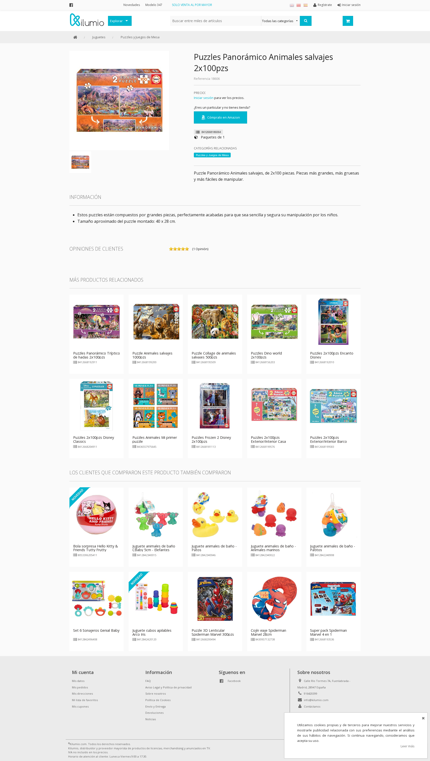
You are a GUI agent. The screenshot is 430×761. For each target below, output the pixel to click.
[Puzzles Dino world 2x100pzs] (274, 321)
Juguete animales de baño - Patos (214, 548)
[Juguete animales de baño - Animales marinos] (274, 514)
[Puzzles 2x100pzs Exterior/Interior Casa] (274, 405)
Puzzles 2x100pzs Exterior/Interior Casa (268, 439)
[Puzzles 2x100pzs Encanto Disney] (333, 321)
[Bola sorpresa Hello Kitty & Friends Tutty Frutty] (96, 514)
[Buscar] (306, 21)
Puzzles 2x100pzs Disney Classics (93, 439)
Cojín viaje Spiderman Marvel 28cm (268, 632)
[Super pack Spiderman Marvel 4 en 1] (333, 598)
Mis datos (78, 681)
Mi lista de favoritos (85, 700)
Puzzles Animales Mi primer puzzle (154, 439)
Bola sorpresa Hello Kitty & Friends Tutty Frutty (95, 548)
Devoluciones (154, 713)
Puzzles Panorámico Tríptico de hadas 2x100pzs (96, 355)
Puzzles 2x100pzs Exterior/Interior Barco (328, 439)
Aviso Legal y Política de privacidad (168, 687)
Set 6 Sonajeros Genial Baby (96, 630)
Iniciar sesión (204, 97)
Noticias (150, 719)
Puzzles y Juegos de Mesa (140, 37)
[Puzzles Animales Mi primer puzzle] (156, 405)
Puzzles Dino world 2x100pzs (266, 355)
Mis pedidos (80, 687)
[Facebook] (71, 4)
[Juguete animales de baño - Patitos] (333, 514)
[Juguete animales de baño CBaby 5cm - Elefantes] (156, 514)
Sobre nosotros (155, 693)
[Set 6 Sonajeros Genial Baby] (96, 598)
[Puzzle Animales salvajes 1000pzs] (156, 321)
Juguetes (99, 37)
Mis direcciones (82, 693)
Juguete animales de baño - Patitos (332, 548)
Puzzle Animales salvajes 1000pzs (152, 355)
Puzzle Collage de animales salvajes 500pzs (214, 355)
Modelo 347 (153, 5)
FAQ (148, 681)
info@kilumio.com (316, 700)
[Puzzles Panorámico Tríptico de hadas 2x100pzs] (96, 321)
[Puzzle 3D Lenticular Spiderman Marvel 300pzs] (215, 598)
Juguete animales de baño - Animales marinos (273, 548)
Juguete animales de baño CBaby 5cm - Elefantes (153, 548)
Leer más (408, 746)
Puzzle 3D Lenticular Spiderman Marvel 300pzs (213, 632)
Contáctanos (312, 706)
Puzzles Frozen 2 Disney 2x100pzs (211, 439)
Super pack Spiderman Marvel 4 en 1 (328, 632)
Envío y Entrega (155, 706)
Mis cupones (80, 706)
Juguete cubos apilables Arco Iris (151, 632)
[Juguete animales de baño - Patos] (215, 514)
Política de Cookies (157, 700)
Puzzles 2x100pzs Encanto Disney (331, 355)
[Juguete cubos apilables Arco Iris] (156, 598)
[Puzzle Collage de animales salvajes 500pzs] (215, 321)
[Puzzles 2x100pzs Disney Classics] (96, 405)
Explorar (116, 21)
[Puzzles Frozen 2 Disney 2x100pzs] (215, 405)
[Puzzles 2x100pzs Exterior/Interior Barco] (333, 405)
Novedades (131, 5)
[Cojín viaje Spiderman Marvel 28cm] (274, 598)
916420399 (310, 693)
